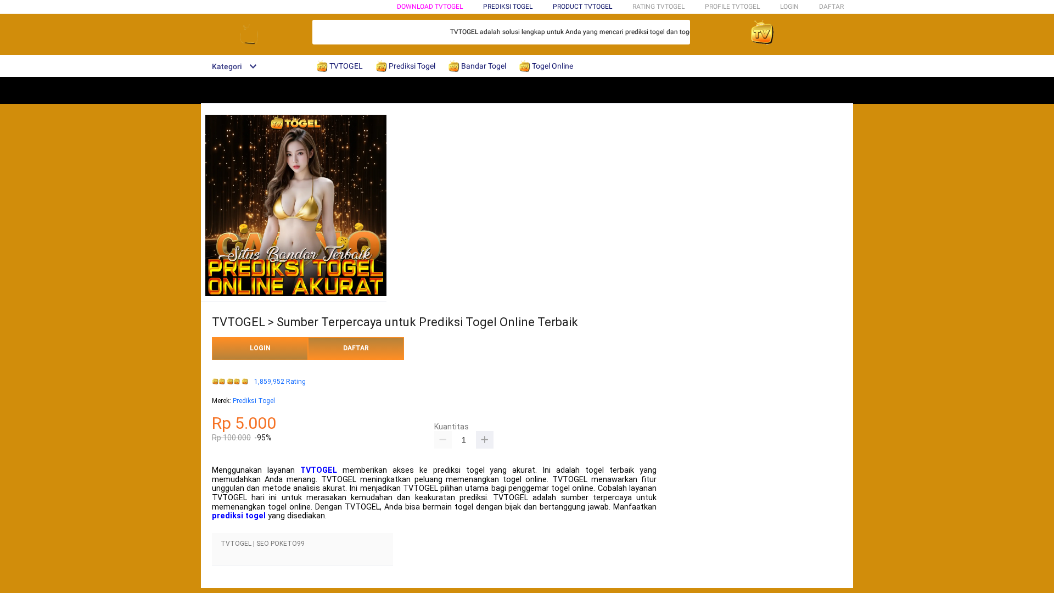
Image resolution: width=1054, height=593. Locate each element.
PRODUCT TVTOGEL (582, 6)
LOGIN (789, 6)
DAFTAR (831, 6)
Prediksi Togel (254, 401)
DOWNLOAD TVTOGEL (430, 6)
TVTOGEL (318, 470)
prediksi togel (239, 516)
